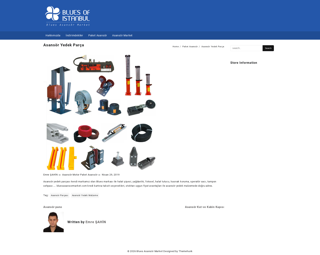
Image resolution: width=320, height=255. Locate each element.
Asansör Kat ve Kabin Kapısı (204, 207)
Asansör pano (52, 207)
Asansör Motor (70, 174)
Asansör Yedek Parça (63, 45)
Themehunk (186, 251)
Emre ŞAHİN (50, 174)
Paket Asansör (88, 174)
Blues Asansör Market (149, 251)
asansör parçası (59, 195)
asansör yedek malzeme (85, 195)
